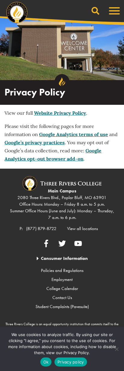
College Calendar (62, 288)
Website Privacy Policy (60, 113)
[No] (116, 349)
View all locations (82, 229)
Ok (46, 362)
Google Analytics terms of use (73, 134)
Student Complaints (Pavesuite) (62, 307)
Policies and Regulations (62, 270)
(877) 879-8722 (41, 229)
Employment (62, 279)
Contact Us (62, 298)
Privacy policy (70, 362)
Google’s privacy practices (35, 143)
